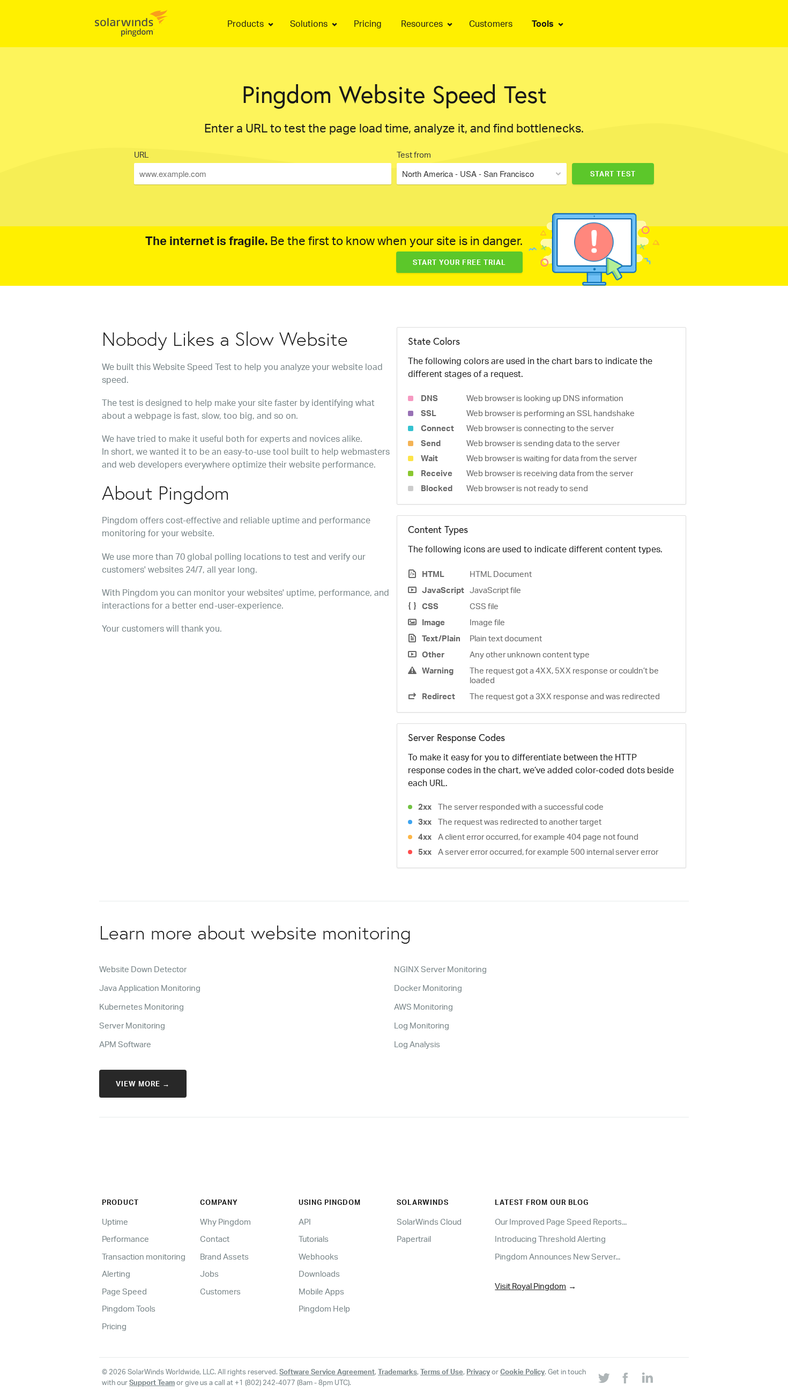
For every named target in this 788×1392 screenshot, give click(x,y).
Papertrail (414, 1239)
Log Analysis (417, 1044)
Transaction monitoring (143, 1257)
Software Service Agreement (327, 1371)
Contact (214, 1239)
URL (141, 155)
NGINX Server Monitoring (440, 969)
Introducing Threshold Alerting (550, 1239)
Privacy (478, 1371)
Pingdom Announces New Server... (557, 1257)
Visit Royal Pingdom (530, 1286)
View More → (143, 1083)
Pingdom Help (324, 1309)
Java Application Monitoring (149, 988)
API (305, 1222)
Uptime (115, 1222)
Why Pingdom (225, 1222)
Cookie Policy (522, 1371)
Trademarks (397, 1371)
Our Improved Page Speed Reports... (561, 1222)
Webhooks (318, 1257)
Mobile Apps (321, 1291)
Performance (125, 1239)
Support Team (152, 1382)
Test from (414, 155)
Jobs (209, 1274)
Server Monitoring (132, 1025)
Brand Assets (224, 1257)
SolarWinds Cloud (429, 1222)
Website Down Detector (143, 969)
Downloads (319, 1274)
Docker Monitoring (428, 988)
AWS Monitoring (423, 1007)
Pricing (114, 1326)
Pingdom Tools (128, 1309)
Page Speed (124, 1291)
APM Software (125, 1044)
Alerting (116, 1274)
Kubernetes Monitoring (141, 1007)
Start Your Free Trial (459, 262)
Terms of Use (441, 1371)
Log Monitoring (421, 1025)
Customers (220, 1291)
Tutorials (314, 1239)
